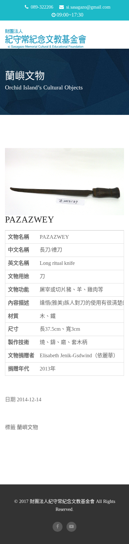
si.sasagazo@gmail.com (88, 7)
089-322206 (42, 7)
